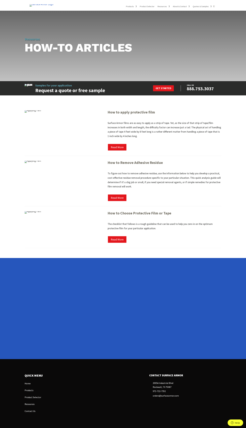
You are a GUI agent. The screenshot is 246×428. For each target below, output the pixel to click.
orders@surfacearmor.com (166, 395)
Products (130, 6)
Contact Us (107, 340)
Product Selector (147, 6)
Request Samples (141, 340)
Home (28, 383)
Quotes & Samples (201, 6)
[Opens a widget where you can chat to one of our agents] (235, 423)
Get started (163, 88)
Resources (162, 6)
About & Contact (180, 6)
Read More (117, 147)
